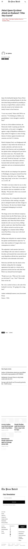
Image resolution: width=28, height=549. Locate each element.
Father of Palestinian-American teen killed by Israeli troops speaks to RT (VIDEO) (13, 373)
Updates (10, 53)
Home (3, 19)
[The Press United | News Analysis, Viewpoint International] (16, 2)
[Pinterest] (24, 62)
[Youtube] (10, 534)
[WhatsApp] (18, 62)
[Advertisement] (14, 36)
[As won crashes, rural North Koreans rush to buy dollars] (7, 420)
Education (3, 527)
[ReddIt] (14, 62)
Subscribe (14, 502)
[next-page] (5, 449)
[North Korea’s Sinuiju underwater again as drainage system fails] (7, 434)
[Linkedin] (21, 62)
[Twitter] (10, 529)
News (7, 19)
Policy (20, 540)
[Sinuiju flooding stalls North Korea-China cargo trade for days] (20, 420)
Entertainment (4, 529)
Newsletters (21, 533)
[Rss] (10, 535)
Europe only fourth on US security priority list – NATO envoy (13, 383)
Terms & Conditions (21, 538)
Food (2, 531)
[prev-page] (2, 449)
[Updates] (3, 53)
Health (2, 533)
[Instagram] (10, 532)
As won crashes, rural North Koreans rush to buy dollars (7, 426)
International (21, 531)
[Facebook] (7, 62)
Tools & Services (22, 535)
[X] (11, 62)
